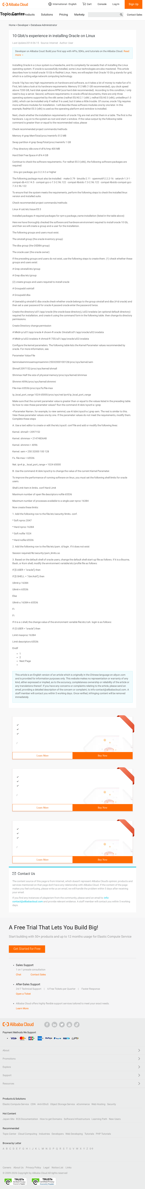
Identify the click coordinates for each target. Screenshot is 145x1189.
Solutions (47, 14)
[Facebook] (47, 1024)
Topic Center (9, 1133)
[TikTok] (77, 1024)
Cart (89, 4)
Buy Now (102, 755)
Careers (7, 1167)
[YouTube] (69, 1024)
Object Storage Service (62, 1104)
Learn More (42, 755)
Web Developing (74, 1133)
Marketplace (82, 14)
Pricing (63, 14)
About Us (18, 1167)
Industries (44, 1133)
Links (68, 1167)
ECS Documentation (27, 1119)
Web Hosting (98, 1104)
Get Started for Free (26, 948)
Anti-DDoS (42, 1104)
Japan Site (8, 1119)
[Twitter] (62, 1024)
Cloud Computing (27, 1133)
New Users (115, 1119)
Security (111, 1104)
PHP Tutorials (103, 1133)
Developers (58, 1133)
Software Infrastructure (77, 1119)
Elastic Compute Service (16, 1104)
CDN (33, 1104)
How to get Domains (51, 1119)
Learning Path (99, 1119)
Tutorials (89, 1133)
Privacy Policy (33, 1167)
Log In (115, 4)
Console (102, 4)
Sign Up (133, 4)
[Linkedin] (54, 1024)
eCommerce (83, 1104)
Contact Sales (134, 14)
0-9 (91, 1148)
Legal (46, 1167)
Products (29, 14)
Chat (18, 974)
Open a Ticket (23, 993)
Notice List (57, 1167)
